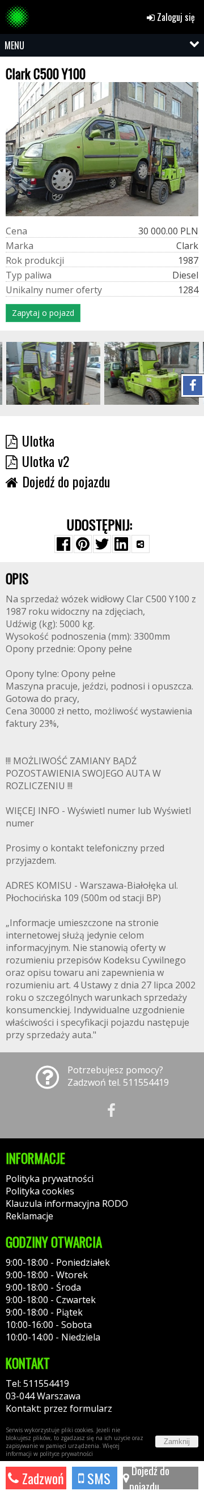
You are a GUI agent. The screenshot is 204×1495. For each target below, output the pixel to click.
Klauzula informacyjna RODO (67, 1203)
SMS (97, 1478)
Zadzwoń (41, 1478)
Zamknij (177, 1441)
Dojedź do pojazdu (149, 1478)
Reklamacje (29, 1216)
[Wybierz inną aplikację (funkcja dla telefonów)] (140, 544)
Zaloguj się (175, 17)
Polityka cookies (40, 1191)
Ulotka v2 (45, 461)
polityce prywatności (66, 1454)
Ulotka (38, 440)
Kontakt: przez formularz (59, 1408)
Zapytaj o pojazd (43, 312)
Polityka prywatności (50, 1178)
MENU (14, 45)
